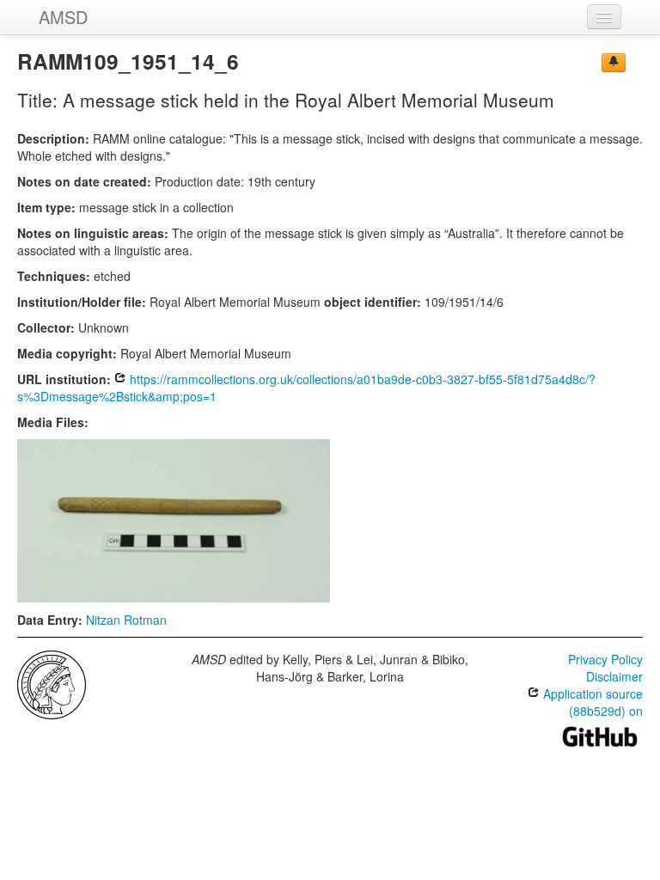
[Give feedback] (614, 62)
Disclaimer (614, 676)
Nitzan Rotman (126, 619)
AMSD (63, 16)
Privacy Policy (605, 659)
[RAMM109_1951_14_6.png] (173, 519)
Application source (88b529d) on (591, 702)
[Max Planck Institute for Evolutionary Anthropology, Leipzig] (51, 683)
